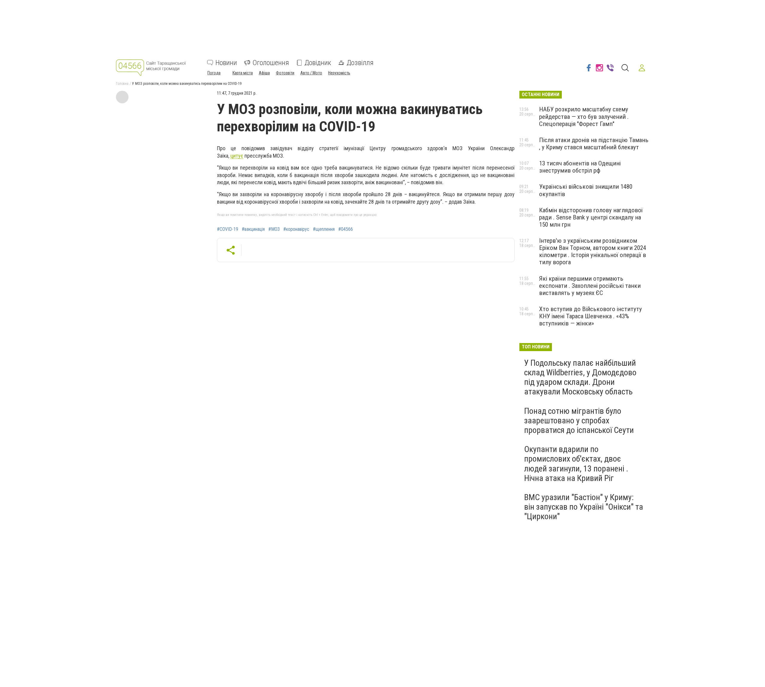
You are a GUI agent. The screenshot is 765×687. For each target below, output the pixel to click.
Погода (214, 72)
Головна (122, 84)
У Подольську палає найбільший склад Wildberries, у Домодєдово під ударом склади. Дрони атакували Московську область (580, 377)
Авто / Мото (311, 72)
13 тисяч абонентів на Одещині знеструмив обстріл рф (580, 167)
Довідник (318, 63)
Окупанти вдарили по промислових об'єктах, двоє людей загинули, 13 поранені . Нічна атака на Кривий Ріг (576, 463)
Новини (226, 63)
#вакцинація (253, 229)
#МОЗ (274, 229)
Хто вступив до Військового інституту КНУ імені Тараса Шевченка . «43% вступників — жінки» (590, 316)
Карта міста (242, 72)
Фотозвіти (285, 72)
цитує (236, 156)
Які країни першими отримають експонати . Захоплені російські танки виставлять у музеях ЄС (590, 285)
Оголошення (271, 63)
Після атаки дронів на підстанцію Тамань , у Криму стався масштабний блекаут (593, 143)
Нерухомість (339, 72)
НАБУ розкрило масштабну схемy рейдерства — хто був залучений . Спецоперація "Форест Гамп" (584, 116)
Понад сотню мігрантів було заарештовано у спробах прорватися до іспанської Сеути (579, 420)
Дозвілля (360, 63)
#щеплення (324, 229)
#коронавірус (296, 229)
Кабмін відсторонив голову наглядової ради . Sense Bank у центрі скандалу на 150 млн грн (591, 217)
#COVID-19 (227, 229)
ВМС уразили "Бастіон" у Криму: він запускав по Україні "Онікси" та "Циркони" (583, 506)
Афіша (264, 72)
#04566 (345, 229)
